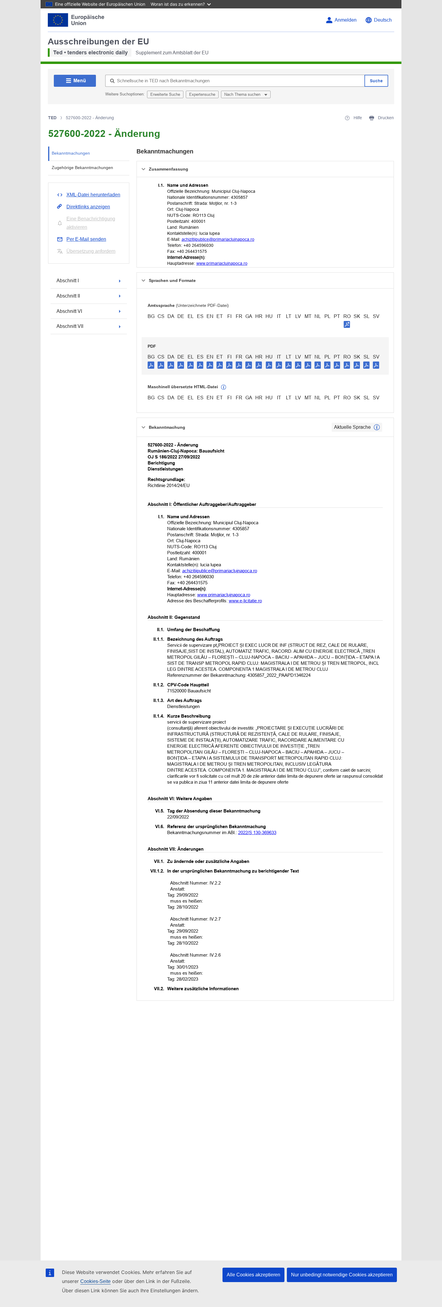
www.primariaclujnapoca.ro (221, 263)
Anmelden (346, 20)
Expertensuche (202, 94)
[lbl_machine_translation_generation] (223, 387)
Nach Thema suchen (243, 94)
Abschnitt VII (70, 326)
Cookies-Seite (95, 1281)
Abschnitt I (68, 280)
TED (52, 117)
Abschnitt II (68, 295)
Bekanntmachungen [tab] (71, 153)
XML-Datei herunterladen (93, 194)
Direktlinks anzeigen (88, 206)
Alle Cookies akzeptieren (253, 1274)
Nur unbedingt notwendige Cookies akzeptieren (342, 1274)
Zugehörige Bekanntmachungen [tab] (82, 167)
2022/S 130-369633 (257, 832)
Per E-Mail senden (86, 239)
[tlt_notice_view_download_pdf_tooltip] (151, 365)
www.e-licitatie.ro (245, 600)
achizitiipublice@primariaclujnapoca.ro (218, 239)
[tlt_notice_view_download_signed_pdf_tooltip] (347, 324)
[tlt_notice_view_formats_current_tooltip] (377, 427)
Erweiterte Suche (165, 94)
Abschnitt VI (69, 311)
